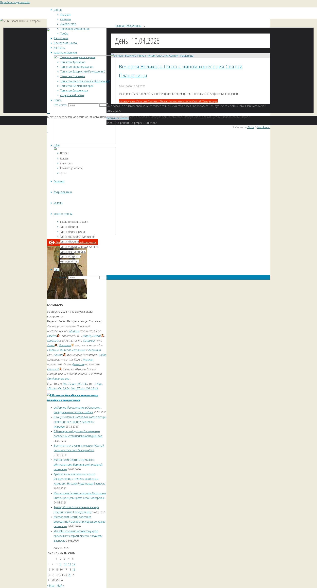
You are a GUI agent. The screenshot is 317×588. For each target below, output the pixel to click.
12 (73, 564)
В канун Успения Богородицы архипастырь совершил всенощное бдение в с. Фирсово (80, 421)
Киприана (94, 350)
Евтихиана (78, 350)
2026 (129, 26)
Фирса (87, 336)
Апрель (136, 26)
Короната (53, 340)
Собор (102, 355)
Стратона (52, 350)
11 (69, 564)
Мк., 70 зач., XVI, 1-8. (75, 383)
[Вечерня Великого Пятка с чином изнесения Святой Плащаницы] (152, 55)
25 (69, 575)
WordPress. (263, 127)
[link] (57, 100)
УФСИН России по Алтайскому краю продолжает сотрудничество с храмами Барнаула (78, 535)
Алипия (58, 355)
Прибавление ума (58, 378)
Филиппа (65, 350)
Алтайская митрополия (63, 400)
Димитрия (78, 364)
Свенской (53, 369)
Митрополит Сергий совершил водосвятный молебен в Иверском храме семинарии (79, 521)
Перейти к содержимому (15, 2)
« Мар (50, 585)
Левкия (96, 336)
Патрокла (88, 340)
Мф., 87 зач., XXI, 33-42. (84, 388)
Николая (88, 359)
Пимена (52, 336)
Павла (50, 345)
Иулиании (65, 345)
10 (65, 564)
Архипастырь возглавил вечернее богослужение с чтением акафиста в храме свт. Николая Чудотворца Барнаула (79, 478)
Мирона (74, 331)
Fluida (250, 127)
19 (73, 569)
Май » (60, 585)
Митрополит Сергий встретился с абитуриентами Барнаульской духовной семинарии (78, 464)
